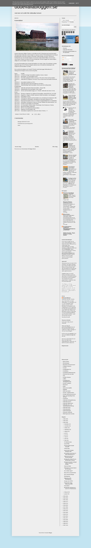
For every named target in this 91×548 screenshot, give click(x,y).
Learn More (71, 3)
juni (65, 434)
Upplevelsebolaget (67, 410)
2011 (64, 517)
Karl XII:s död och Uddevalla (72, 108)
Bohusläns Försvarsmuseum (69, 364)
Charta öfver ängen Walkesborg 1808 (68, 483)
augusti (66, 431)
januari (66, 493)
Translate (72, 21)
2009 (64, 521)
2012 (64, 516)
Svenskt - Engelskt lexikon (68, 392)
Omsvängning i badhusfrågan (71, 167)
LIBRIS (64, 378)
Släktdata (65, 389)
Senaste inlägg (18, 146)
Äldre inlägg (54, 146)
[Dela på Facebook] (38, 114)
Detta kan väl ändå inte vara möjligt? (72, 156)
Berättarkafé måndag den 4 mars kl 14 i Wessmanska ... (70, 488)
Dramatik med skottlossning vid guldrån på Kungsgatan (71, 85)
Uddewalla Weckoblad (67, 49)
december (66, 424)
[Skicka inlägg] (32, 114)
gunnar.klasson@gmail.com (67, 327)
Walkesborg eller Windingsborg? (67, 479)
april (65, 438)
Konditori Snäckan (67, 377)
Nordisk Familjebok (67, 383)
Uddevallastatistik (66, 409)
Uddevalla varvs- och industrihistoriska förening (68, 405)
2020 (64, 501)
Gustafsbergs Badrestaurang (69, 372)
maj (65, 436)
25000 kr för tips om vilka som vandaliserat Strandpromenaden (72, 73)
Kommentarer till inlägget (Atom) (29, 148)
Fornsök (64, 367)
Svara (19, 125)
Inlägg (64, 57)
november (66, 425)
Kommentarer (66, 59)
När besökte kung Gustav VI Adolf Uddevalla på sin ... (70, 454)
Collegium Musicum (67, 366)
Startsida (37, 146)
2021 (64, 499)
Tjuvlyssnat (65, 398)
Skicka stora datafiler (67, 387)
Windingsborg (67, 476)
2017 (64, 507)
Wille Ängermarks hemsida (68, 413)
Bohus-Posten (66, 214)
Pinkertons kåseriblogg (68, 192)
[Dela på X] (37, 114)
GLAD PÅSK (66, 443)
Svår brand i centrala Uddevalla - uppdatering (72, 120)
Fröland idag (66, 448)
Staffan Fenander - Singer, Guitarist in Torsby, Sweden (69, 234)
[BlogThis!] (36, 114)
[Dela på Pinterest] (39, 114)
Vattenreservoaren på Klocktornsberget (68, 457)
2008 (64, 523)
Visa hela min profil (66, 317)
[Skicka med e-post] (34, 114)
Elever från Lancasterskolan (70, 472)
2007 (64, 525)
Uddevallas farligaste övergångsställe (71, 144)
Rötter (64, 386)
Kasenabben (66, 485)
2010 (64, 519)
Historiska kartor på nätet (68, 374)
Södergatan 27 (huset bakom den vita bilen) (70, 468)
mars (65, 440)
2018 (64, 505)
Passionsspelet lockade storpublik (69, 446)
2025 (64, 420)
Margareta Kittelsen (67, 201)
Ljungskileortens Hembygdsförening (67, 381)
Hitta (64, 375)
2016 (64, 508)
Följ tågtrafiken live (67, 369)
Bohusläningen (66, 363)
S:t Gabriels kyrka (68, 442)
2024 (64, 422)
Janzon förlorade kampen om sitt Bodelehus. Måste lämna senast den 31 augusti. (72, 97)
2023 (64, 496)
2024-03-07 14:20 (26, 121)
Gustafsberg (65, 371)
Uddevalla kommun (67, 401)
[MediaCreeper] (70, 64)
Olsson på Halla (67, 466)
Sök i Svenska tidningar (69, 474)
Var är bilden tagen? (68, 470)
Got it (77, 3)
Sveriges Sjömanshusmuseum (69, 394)
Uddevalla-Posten (66, 407)
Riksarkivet (65, 384)
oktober (66, 427)
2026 (64, 418)
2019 (64, 503)
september (66, 429)
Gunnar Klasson (67, 297)
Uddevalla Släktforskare (68, 403)
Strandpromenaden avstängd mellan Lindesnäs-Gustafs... (70, 463)
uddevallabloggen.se (36, 6)
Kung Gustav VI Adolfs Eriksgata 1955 (69, 451)
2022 (64, 497)
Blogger (50, 532)
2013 (64, 514)
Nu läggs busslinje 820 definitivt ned (72, 179)
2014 (64, 512)
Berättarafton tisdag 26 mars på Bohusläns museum (70, 460)
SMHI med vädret (66, 391)
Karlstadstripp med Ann (67, 203)
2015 (64, 510)
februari (66, 492)
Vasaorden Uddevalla (67, 412)
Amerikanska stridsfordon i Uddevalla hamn (71, 132)
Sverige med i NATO (68, 481)
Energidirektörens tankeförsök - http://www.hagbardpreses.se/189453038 (69, 228)
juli (65, 433)
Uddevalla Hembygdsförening (69, 400)
